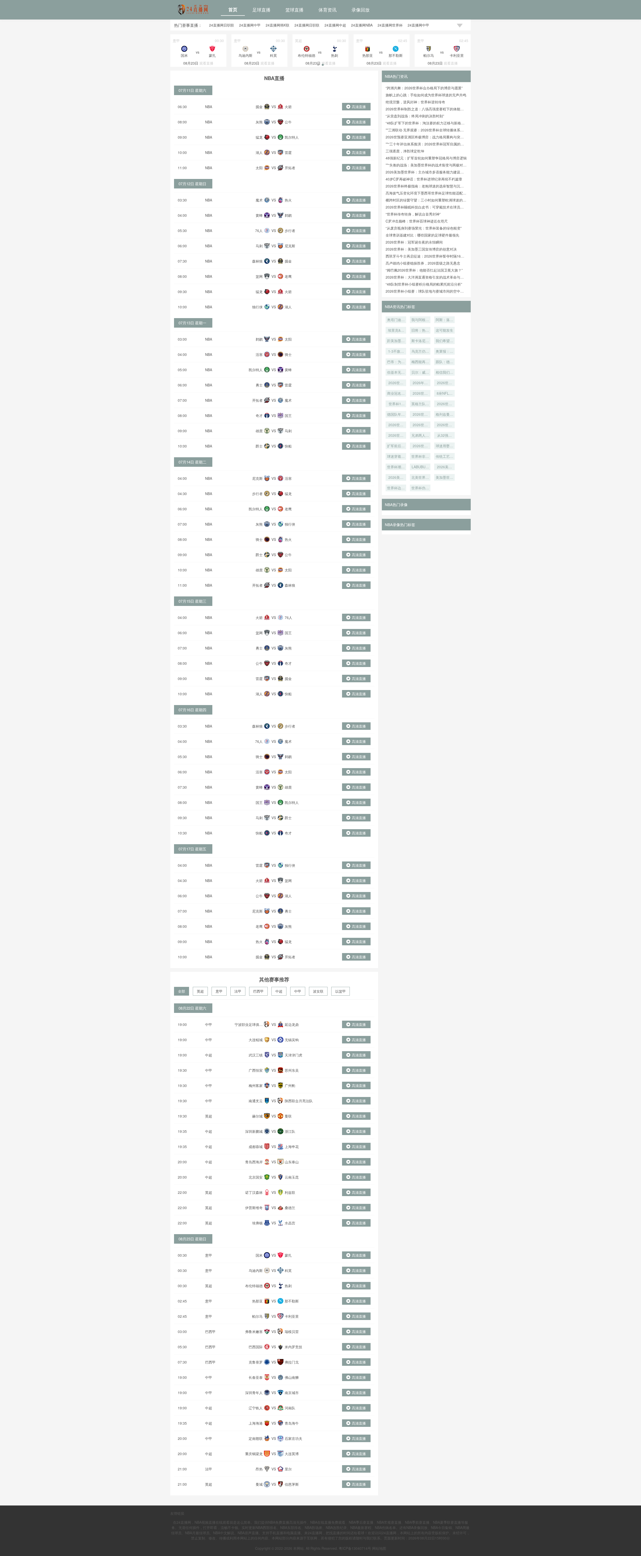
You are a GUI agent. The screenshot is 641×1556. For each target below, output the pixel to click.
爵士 (259, 446)
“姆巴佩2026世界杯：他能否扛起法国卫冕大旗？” (424, 270)
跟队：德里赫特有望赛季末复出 (444, 362)
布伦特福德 (254, 1285)
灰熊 (259, 121)
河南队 (290, 1407)
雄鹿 (259, 430)
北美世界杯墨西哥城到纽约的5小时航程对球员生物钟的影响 (420, 478)
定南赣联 (256, 1438)
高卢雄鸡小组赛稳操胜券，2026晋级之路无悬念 (423, 263)
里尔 (288, 1468)
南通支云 (256, 1100)
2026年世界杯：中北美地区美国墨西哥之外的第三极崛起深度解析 (420, 383)
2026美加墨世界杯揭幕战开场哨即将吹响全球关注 (444, 467)
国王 (288, 415)
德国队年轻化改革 (396, 415)
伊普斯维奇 (254, 1207)
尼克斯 (290, 245)
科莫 (288, 1270)
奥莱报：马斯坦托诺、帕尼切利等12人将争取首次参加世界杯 (444, 352)
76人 (259, 230)
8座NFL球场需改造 (444, 394)
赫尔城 (257, 1116)
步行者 (290, 230)
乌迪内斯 (256, 1270)
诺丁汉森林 (254, 1192)
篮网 (259, 276)
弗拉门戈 (292, 1362)
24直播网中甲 (250, 25)
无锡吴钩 (292, 1039)
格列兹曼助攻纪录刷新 (444, 415)
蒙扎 (288, 1255)
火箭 (288, 106)
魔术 (259, 199)
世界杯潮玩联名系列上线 (396, 467)
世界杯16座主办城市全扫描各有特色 (396, 404)
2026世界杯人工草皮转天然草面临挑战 (420, 394)
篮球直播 (294, 9)
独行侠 (257, 306)
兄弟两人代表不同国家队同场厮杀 (420, 436)
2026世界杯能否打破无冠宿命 (444, 404)
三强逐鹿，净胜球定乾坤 (405, 150)
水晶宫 (290, 1222)
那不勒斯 (292, 1300)
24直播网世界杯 (390, 25)
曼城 (259, 1484)
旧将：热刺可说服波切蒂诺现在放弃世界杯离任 (420, 331)
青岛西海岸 (254, 1161)
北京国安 (256, 1177)
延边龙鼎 (292, 1024)
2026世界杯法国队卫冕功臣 (396, 425)
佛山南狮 (292, 1377)
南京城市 (292, 1392)
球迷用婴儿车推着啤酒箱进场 (444, 446)
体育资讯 (327, 9)
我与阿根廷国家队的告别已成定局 (420, 320)
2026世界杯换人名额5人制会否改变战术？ (444, 425)
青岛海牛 (292, 1423)
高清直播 (359, 106)
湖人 (259, 152)
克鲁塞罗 (256, 1362)
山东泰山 (292, 1161)
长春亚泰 (256, 1377)
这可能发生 (444, 330)
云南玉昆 (292, 1177)
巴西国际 (256, 1346)
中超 (278, 991)
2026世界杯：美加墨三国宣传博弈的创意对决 (421, 249)
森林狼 (257, 261)
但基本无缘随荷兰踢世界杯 (396, 373)
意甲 (219, 991)
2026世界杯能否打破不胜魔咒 (420, 415)
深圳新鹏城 (254, 1131)
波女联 (318, 991)
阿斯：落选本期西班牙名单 (444, 320)
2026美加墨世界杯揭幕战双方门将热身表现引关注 (396, 478)
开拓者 (290, 167)
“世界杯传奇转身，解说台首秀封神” (413, 213)
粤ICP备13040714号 (355, 1548)
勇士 (259, 384)
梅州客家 (256, 1085)
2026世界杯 (420, 425)
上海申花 (292, 1146)
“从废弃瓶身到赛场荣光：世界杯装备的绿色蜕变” (424, 228)
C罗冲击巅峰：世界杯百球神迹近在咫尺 (417, 221)
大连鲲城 (256, 1039)
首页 (232, 9)
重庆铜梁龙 (254, 1453)
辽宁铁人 (256, 1407)
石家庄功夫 (293, 1438)
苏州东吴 (292, 1070)
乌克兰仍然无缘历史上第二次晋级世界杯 (420, 352)
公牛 (288, 121)
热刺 (288, 1285)
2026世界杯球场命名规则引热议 (444, 383)
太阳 (259, 167)
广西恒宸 (256, 1070)
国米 (259, 1255)
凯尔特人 (292, 137)
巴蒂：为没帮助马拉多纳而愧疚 (396, 362)
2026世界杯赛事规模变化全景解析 (420, 446)
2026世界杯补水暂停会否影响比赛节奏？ (396, 436)
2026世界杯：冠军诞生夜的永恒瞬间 (414, 242)
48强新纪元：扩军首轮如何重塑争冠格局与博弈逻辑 (426, 157)
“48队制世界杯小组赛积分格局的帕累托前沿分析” (424, 284)
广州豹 (290, 1085)
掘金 (259, 106)
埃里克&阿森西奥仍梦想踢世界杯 (396, 331)
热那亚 (257, 1300)
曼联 (288, 1116)
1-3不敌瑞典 (396, 352)
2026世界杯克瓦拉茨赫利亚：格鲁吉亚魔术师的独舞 (396, 383)
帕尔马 (257, 1316)
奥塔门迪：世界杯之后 (396, 320)
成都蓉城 (256, 1146)
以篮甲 (340, 991)
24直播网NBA (362, 25)
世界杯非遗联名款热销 (420, 457)
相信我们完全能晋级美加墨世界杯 (444, 373)
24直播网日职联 (221, 25)
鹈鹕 (288, 215)
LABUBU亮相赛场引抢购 (420, 467)
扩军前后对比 (396, 446)
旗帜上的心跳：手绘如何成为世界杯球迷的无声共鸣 (426, 94)
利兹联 (290, 1192)
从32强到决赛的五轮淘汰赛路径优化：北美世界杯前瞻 (444, 436)
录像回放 (361, 9)
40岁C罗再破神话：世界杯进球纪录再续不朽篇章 (424, 178)
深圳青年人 (254, 1392)
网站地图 (379, 1548)
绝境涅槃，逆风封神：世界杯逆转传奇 (415, 101)
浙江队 (290, 1131)
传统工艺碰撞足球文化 (444, 457)
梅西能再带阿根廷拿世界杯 (420, 362)
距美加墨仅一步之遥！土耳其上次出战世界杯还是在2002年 (396, 341)
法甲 (237, 991)
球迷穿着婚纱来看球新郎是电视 (396, 457)
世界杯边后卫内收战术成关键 (396, 488)
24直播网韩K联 (277, 25)
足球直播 (261, 9)
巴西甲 (258, 991)
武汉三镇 (256, 1054)
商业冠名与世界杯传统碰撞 (396, 394)
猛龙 (259, 137)
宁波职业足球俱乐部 (249, 1027)
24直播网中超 (335, 25)
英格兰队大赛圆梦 (420, 404)
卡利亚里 (292, 1316)
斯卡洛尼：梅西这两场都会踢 (420, 341)
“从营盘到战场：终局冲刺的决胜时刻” (415, 115)
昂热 (259, 1468)
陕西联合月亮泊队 (299, 1100)
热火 (288, 199)
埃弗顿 (257, 1222)
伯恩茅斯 (292, 1484)
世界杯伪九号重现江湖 (420, 488)
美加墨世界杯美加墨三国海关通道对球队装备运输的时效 (444, 478)
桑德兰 (290, 1207)
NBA (208, 106)
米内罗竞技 (293, 1346)
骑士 (288, 354)
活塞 (259, 354)
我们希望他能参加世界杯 (444, 341)
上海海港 (256, 1423)
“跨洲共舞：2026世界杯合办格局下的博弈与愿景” (424, 87)
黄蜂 (259, 215)
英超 (200, 991)
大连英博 (292, 1453)
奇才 (259, 415)
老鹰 (288, 276)
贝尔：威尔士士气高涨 (420, 373)
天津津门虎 (293, 1054)
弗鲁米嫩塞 (254, 1331)
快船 (288, 446)
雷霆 (288, 152)
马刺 (259, 245)
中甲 (297, 991)
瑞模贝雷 (292, 1331)
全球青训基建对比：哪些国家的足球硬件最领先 (422, 235)
